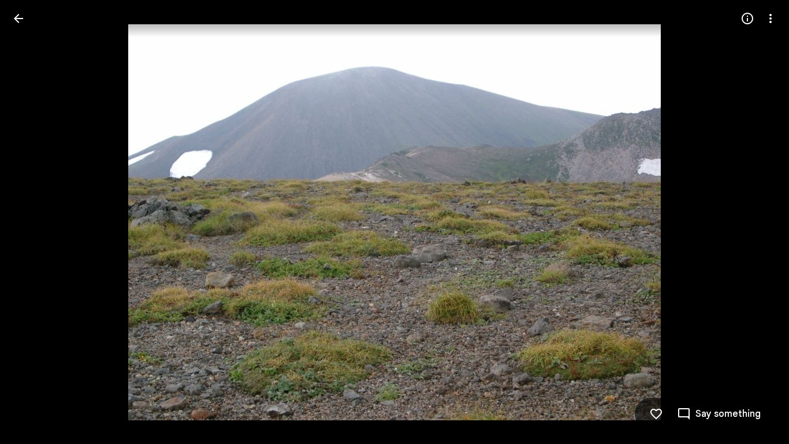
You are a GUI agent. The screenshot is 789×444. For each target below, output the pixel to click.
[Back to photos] (18, 18)
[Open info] (747, 18)
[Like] (656, 414)
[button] (32, 222)
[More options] (770, 18)
